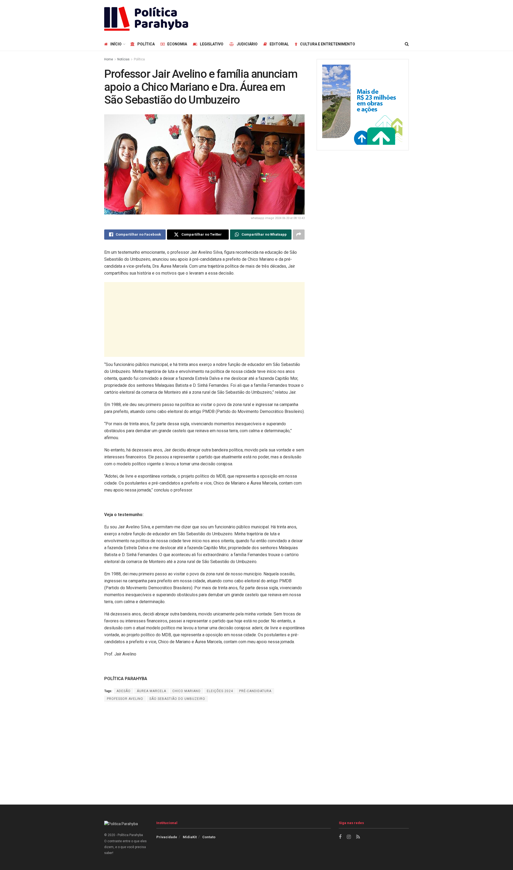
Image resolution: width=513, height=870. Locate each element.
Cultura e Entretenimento (327, 44)
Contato (208, 837)
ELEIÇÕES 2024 (220, 691)
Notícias (123, 59)
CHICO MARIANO (186, 691)
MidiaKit (190, 837)
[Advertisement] (311, 18)
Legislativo (211, 44)
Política (146, 44)
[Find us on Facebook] (340, 837)
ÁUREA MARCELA (151, 691)
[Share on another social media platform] (299, 234)
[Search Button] (407, 44)
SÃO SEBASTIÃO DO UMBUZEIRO (177, 699)
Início (116, 44)
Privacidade (166, 837)
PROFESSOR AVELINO (125, 699)
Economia (177, 44)
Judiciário (247, 44)
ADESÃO (123, 691)
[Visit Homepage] (146, 19)
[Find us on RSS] (358, 837)
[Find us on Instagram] (349, 837)
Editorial (279, 44)
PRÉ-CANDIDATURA (255, 691)
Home (108, 59)
